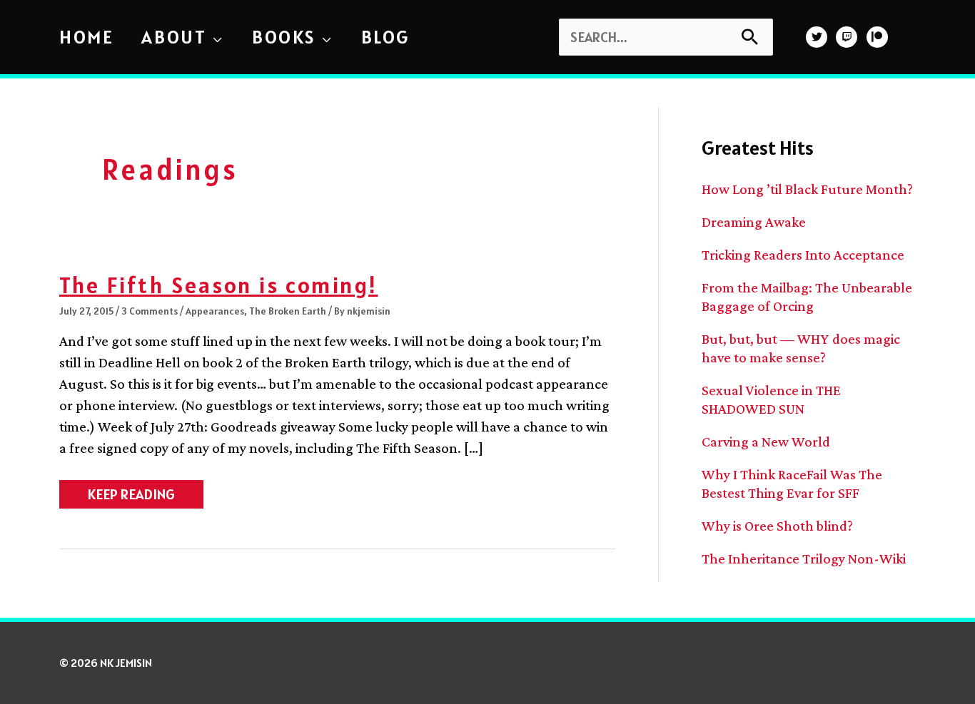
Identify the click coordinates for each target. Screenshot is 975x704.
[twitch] (848, 37)
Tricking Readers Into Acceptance (803, 254)
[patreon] (879, 37)
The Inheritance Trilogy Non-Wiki (804, 558)
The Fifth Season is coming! (218, 285)
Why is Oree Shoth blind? (777, 526)
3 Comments (149, 311)
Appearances (215, 311)
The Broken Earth (287, 311)
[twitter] (818, 37)
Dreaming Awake (754, 222)
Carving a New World (766, 441)
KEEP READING (131, 496)
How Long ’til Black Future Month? (807, 189)
